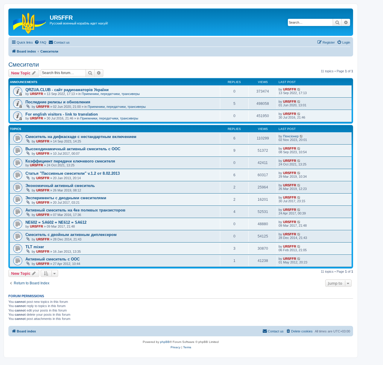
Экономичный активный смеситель (60, 185)
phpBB (165, 341)
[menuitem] (40, 42)
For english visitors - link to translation (61, 114)
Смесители (23, 64)
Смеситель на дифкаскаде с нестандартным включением (80, 136)
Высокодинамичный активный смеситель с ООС (72, 149)
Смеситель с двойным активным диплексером (71, 234)
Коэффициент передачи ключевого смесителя (70, 161)
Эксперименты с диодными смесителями (65, 198)
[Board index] (30, 22)
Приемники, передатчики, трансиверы (111, 94)
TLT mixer (34, 247)
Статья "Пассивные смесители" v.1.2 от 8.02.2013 (72, 173)
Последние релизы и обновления (57, 102)
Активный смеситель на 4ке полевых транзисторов (75, 210)
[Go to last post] (299, 89)
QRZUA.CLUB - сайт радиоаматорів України (67, 90)
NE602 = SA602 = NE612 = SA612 (55, 222)
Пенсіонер (291, 136)
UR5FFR (36, 94)
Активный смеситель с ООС (52, 259)
